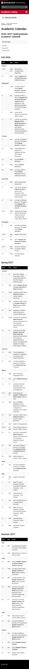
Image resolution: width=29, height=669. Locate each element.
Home (2, 23)
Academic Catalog (9, 12)
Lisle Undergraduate (11, 23)
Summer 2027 (6, 50)
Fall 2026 (4, 45)
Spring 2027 (5, 48)
